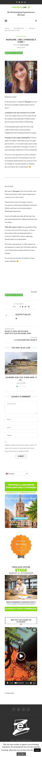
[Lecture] (8, 683)
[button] (21, 656)
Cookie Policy (9, 693)
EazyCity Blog (24, 45)
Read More (21, 754)
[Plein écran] (34, 683)
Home (7, 28)
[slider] (19, 682)
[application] (21, 656)
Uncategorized (19, 28)
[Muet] (31, 683)
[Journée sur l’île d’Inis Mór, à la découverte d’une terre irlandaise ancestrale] (21, 363)
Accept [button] (37, 750)
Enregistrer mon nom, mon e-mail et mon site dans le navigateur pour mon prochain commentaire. (21, 448)
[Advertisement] (15, 276)
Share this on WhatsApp (14, 53)
